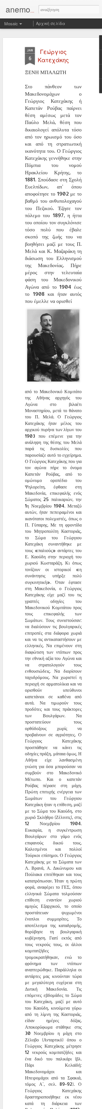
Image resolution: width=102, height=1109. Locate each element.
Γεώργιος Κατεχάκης (53, 55)
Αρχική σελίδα (50, 23)
